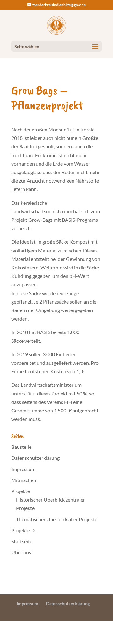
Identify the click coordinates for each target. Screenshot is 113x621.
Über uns (21, 552)
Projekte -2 (23, 530)
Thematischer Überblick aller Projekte (56, 519)
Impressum (23, 469)
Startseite (21, 541)
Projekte (20, 491)
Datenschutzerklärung (35, 458)
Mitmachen (23, 480)
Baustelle (21, 447)
